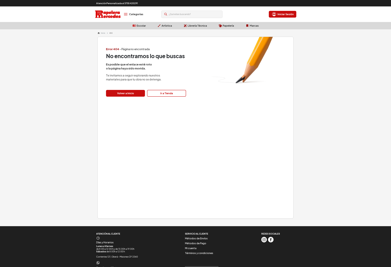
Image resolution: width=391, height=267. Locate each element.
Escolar (141, 25)
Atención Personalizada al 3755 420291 (117, 3)
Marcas (254, 25)
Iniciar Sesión (286, 14)
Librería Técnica (197, 25)
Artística (167, 25)
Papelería (228, 25)
